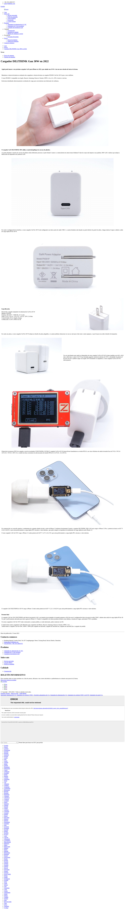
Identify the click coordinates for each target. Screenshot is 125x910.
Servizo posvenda (12, 15)
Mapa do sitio (14, 693)
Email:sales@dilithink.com (11, 642)
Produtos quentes (5, 693)
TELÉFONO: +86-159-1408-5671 (13, 643)
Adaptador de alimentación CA (58, 695)
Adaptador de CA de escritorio (15, 26)
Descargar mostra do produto (8, 680)
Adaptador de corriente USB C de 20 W (78, 695)
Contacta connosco (9, 43)
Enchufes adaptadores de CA (42, 695)
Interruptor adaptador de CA (8, 695)
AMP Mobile (22, 693)
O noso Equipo (11, 21)
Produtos (6, 23)
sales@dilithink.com (9, 3)
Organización (11, 30)
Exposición (10, 20)
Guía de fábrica (11, 18)
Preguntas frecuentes (13, 36)
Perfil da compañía (12, 17)
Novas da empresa (12, 40)
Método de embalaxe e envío (15, 33)
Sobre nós (6, 14)
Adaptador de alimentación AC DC (16, 24)
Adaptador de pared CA (96, 695)
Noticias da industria (12, 41)
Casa (5, 12)
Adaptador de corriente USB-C (24, 695)
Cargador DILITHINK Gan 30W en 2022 (15, 49)
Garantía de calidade (12, 32)
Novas (6, 38)
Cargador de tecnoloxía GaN (15, 27)
